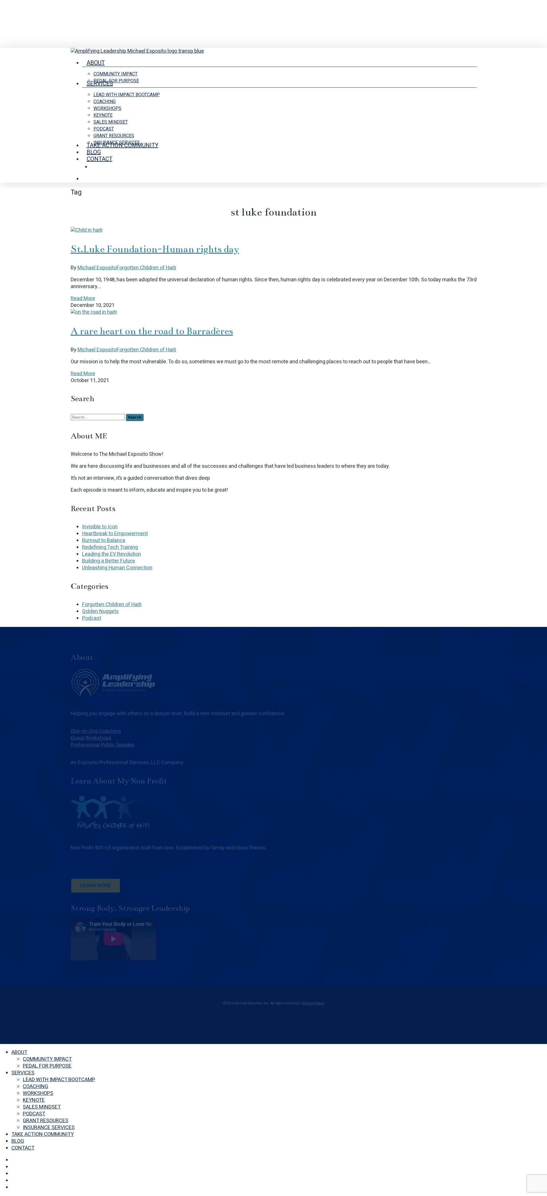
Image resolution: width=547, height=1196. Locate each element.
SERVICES (22, 1073)
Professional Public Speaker (103, 745)
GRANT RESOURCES (45, 1121)
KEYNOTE (34, 1100)
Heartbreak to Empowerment (115, 534)
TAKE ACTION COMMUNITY (42, 1134)
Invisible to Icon (100, 527)
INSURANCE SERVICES (49, 1127)
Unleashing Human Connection (117, 568)
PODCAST (34, 1114)
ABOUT (19, 1052)
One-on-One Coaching (96, 731)
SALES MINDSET (42, 1107)
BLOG (17, 1141)
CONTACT (22, 1148)
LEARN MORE (95, 885)
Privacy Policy (313, 1003)
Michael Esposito (97, 268)
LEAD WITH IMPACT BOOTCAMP (59, 1080)
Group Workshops (91, 738)
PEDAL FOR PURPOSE (47, 1066)
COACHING (35, 1086)
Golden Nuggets (100, 611)
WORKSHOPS (38, 1093)
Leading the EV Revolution (111, 554)
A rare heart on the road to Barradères (152, 331)
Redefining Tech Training (110, 547)
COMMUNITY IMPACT (47, 1059)
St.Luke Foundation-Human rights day (155, 249)
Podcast (91, 618)
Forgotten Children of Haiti (146, 268)
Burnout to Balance (103, 540)
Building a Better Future (108, 561)
